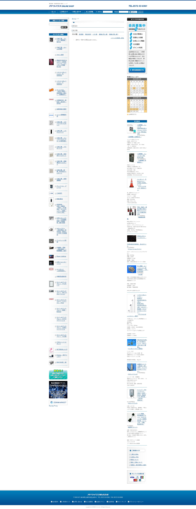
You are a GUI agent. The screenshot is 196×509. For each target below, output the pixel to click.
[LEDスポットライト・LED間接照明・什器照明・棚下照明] (51, 218)
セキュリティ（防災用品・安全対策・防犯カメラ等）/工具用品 (62, 231)
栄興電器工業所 (61, 109)
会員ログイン (100, 501)
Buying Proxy (53, 406)
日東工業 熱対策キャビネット (61, 154)
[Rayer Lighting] (51, 256)
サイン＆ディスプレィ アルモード (61, 283)
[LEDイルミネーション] (51, 263)
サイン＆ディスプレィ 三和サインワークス (61, 327)
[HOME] (53, 12)
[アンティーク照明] (51, 241)
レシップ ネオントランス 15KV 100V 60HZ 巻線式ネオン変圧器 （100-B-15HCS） (141, 395)
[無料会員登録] (137, 72)
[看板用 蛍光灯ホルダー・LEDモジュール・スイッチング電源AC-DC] (51, 62)
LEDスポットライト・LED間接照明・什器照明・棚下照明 (61, 220)
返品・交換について (136, 462)
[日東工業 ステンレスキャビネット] (51, 122)
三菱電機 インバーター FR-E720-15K (141, 155)
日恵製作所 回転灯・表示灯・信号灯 (61, 101)
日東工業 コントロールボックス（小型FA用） (62, 139)
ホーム (74, 18)
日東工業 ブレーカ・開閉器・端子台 (61, 40)
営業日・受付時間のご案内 (138, 465)
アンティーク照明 (61, 241)
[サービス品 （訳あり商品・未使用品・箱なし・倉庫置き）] (51, 90)
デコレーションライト (134, 249)
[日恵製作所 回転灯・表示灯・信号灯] (51, 99)
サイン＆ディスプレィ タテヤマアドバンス (61, 319)
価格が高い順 (113, 34)
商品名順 (88, 34)
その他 (140, 274)
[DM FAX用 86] (51, 363)
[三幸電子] (51, 193)
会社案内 (55, 501)
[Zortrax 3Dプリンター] (51, 356)
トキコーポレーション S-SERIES (61, 74)
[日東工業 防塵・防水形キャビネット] (51, 171)
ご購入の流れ (135, 454)
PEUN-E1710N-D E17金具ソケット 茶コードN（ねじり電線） (142, 343)
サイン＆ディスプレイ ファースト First (61, 301)
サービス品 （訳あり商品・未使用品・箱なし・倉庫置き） (61, 92)
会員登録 (111, 501)
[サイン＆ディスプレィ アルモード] (51, 284)
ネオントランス (132, 374)
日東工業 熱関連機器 (61, 179)
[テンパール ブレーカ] (51, 187)
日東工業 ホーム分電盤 (61, 48)
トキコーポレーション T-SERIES (61, 82)
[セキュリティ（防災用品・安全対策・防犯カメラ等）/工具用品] (51, 229)
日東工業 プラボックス (61, 147)
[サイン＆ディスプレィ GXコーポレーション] (51, 291)
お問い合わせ (78, 501)
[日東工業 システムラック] (51, 131)
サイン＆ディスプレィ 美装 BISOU (61, 310)
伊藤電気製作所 (61, 276)
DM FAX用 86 (61, 362)
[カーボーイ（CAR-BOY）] (51, 269)
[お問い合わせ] (76, 12)
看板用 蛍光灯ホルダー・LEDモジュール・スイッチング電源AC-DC (62, 63)
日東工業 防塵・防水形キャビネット (61, 171)
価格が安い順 (103, 34)
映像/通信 (60, 199)
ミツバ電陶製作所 (61, 115)
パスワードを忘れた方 (140, 12)
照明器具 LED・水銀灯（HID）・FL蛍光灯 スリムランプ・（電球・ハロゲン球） (61, 208)
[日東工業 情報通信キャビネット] (51, 162)
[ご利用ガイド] (63, 12)
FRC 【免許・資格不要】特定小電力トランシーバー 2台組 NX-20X (142, 210)
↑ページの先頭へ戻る (117, 38)
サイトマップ (122, 501)
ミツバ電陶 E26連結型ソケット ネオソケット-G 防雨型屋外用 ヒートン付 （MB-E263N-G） (141, 419)
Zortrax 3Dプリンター (62, 355)
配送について (135, 459)
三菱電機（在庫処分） (134, 137)
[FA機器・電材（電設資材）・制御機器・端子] (51, 247)
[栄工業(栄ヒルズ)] (51, 350)
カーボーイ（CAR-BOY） (61, 270)
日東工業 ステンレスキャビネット (61, 123)
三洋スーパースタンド (61, 342)
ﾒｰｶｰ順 (95, 34)
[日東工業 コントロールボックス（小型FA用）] (51, 138)
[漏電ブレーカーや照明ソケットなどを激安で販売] (61, 6)
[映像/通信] (51, 199)
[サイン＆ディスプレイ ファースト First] (51, 299)
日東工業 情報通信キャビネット (61, 162)
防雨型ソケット (132, 427)
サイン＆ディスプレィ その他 (61, 335)
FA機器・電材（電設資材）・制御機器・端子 (61, 249)
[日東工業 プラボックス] (51, 147)
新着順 (81, 34)
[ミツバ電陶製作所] (51, 115)
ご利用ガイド (66, 501)
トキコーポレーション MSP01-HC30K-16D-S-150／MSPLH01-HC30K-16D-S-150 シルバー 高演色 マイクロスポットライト (142, 303)
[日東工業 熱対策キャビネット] (51, 154)
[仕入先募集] (89, 12)
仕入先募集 (89, 501)
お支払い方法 (135, 457)
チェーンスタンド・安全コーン (141, 188)
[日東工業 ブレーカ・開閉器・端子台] (51, 39)
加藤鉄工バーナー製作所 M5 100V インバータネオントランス (142, 367)
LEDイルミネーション (61, 262)
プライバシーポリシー (136, 501)
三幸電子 (59, 193)
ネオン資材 (60, 54)
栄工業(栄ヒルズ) (62, 349)
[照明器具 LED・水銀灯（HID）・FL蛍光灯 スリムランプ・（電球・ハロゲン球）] (51, 204)
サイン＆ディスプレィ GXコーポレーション (62, 292)
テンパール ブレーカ (61, 186)
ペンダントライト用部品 (135, 348)
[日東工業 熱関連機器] (51, 179)
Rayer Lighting (61, 256)
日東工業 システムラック (61, 131)
